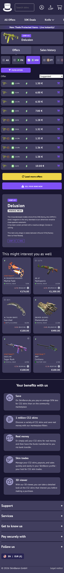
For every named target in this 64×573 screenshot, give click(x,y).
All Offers (9, 19)
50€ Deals (30, 19)
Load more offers (33, 176)
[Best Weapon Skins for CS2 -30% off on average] (7, 7)
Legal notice (56, 568)
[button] (41, 7)
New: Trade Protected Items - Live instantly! (32, 27)
